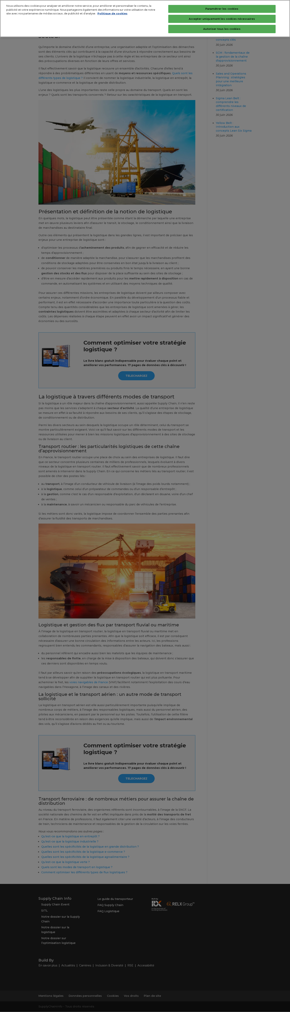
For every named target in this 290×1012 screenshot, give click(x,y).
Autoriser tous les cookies (221, 28)
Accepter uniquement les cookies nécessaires (222, 18)
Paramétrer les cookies (222, 8)
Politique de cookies (112, 13)
